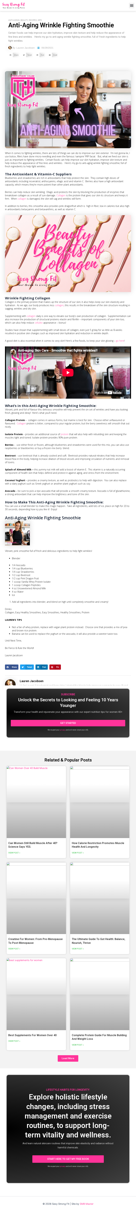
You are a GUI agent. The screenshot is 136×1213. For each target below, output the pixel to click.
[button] (131, 5)
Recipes (33, 20)
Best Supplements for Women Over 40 (32, 1035)
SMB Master (86, 1203)
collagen (22, 198)
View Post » (14, 853)
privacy (63, 730)
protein (64, 434)
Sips (40, 20)
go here (120, 340)
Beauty (24, 20)
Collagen (61, 195)
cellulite (39, 322)
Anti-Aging (14, 20)
